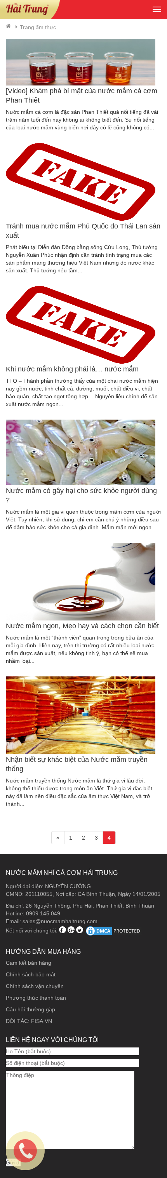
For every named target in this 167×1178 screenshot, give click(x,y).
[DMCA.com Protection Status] (114, 930)
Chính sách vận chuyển (35, 986)
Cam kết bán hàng (28, 963)
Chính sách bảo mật (31, 974)
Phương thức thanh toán (36, 998)
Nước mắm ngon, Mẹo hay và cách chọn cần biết (82, 626)
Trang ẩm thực (38, 27)
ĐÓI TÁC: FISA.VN (29, 1021)
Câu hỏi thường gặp (30, 1009)
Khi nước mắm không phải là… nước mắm (72, 369)
